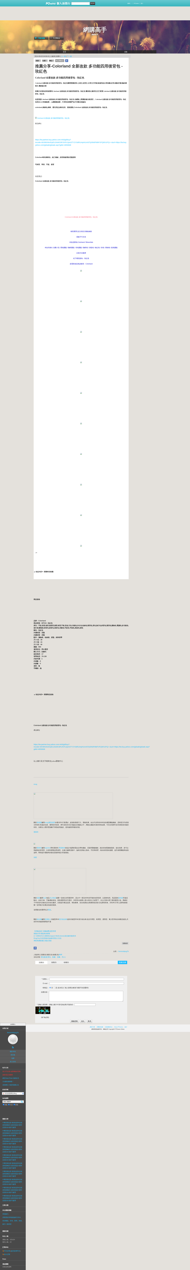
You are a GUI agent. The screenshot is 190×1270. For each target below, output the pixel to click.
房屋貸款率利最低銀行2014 (11, 1217)
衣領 (11, 1221)
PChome (136, 3)
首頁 (64, 52)
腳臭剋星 (52, 822)
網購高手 (95, 29)
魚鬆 (35, 857)
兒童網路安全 (109, 1027)
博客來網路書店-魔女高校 (43, 941)
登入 (142, 3)
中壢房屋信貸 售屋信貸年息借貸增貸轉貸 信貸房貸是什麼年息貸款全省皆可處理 (12, 1125)
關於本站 (13, 1051)
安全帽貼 (5, 1221)
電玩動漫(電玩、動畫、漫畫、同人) (53, 957)
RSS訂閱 (7, 1251)
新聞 (128, 3)
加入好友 (13, 1061)
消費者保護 (100, 1027)
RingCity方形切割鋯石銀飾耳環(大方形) (47, 938)
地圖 (12, 1058)
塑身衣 (36, 832)
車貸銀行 (5, 1214)
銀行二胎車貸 (6, 1224)
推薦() (53, 962)
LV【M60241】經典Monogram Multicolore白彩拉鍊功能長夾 (55, 936)
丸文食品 (53, 898)
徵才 (126, 1027)
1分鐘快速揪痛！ (8, 1081)
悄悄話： (46, 988)
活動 (125, 52)
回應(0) (41, 962)
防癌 (15, 1221)
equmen (47, 848)
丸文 (44, 898)
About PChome (118, 1027)
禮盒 (49, 910)
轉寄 (60, 954)
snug (35, 784)
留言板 (13, 1055)
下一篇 (69, 56)
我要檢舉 (125, 943)
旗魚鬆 (120, 898)
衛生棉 (39, 919)
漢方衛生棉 (63, 919)
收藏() (66, 962)
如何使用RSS (15, 1251)
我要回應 (122, 962)
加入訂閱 (7, 1254)
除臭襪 (39, 822)
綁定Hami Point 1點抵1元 (10, 1078)
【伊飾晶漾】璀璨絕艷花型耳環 (45, 931)
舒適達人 (48, 919)
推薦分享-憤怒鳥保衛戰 (42, 933)
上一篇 (63, 56)
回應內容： (45, 992)
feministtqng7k (123, 951)
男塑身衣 (62, 848)
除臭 (20, 1221)
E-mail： (46, 983)
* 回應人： (45, 979)
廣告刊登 (92, 1027)
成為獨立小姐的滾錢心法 (10, 1085)
